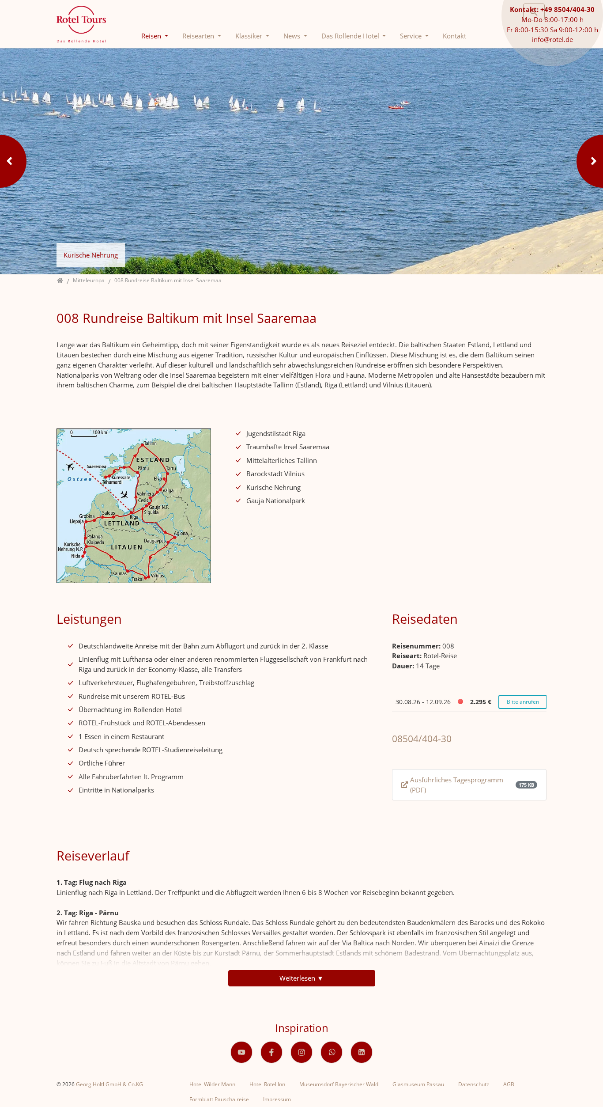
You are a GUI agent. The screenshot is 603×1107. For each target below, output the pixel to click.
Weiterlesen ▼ (301, 978)
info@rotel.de (552, 39)
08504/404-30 (422, 738)
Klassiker (249, 35)
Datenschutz (473, 1084)
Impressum (277, 1099)
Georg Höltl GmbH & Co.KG (109, 1084)
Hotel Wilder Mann (212, 1084)
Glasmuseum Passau (418, 1084)
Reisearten (199, 35)
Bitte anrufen (523, 701)
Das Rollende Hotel (351, 35)
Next (590, 161)
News (292, 35)
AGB (508, 1084)
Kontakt (454, 35)
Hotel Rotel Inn (267, 1084)
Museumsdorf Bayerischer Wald (338, 1084)
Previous (13, 161)
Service (411, 35)
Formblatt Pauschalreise (219, 1099)
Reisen (152, 35)
